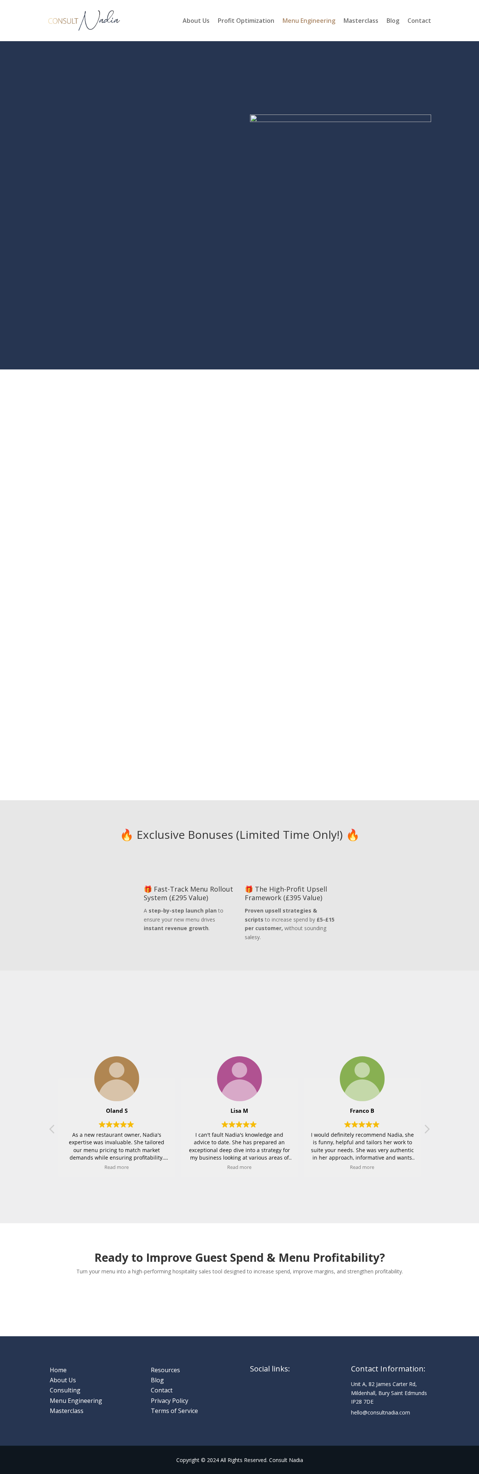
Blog (393, 21)
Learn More (78, 311)
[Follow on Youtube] (308, 1393)
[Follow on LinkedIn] (290, 1393)
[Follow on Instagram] (273, 1393)
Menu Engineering (309, 21)
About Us (196, 21)
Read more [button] (116, 1167)
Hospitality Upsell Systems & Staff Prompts (383, 576)
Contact (419, 21)
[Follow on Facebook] (256, 1393)
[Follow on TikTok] (256, 1408)
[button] (426, 1131)
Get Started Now (239, 1296)
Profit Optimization (246, 21)
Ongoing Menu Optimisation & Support (282, 576)
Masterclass (361, 21)
